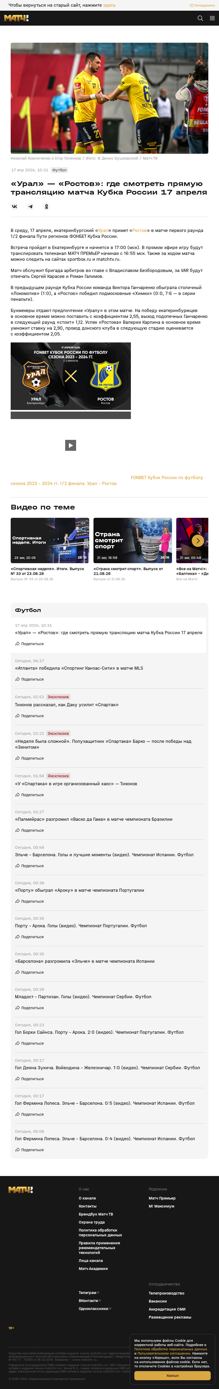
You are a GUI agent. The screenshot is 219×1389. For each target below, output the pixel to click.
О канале (87, 1198)
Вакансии (158, 1301)
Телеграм (87, 1292)
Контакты (87, 1206)
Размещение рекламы (170, 1317)
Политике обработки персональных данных (170, 1349)
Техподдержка (204, 5)
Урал (103, 230)
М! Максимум (161, 1206)
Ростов (139, 230)
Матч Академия (93, 1268)
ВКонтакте (88, 1300)
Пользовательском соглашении (164, 1353)
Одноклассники (93, 1308)
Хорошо (172, 1375)
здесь (109, 5)
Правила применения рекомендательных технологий (99, 1248)
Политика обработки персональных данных (100, 1232)
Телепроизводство (166, 1293)
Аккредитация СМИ (167, 1309)
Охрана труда (92, 1222)
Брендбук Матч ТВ (96, 1214)
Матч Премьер (162, 1198)
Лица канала (91, 1260)
